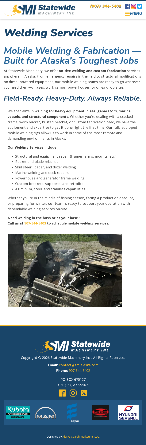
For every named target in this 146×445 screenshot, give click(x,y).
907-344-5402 (79, 370)
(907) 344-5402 (105, 6)
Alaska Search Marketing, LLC (81, 436)
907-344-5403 (35, 223)
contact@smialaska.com (78, 365)
